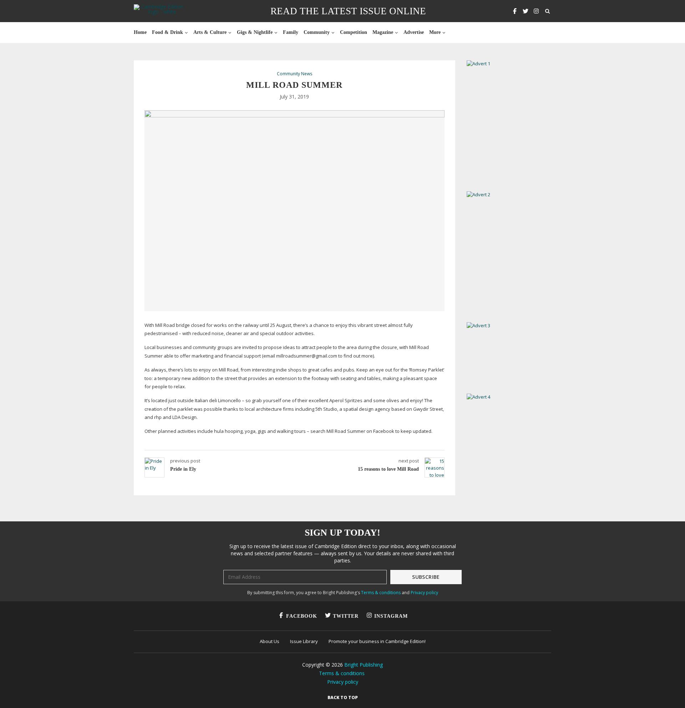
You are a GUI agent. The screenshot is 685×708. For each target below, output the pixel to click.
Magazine (382, 32)
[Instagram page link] (536, 11)
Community (317, 32)
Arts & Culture (210, 32)
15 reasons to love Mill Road (388, 469)
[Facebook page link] (514, 11)
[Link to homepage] (159, 11)
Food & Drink (167, 32)
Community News (294, 74)
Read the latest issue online (348, 11)
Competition (353, 32)
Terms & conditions (381, 593)
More (435, 32)
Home (140, 32)
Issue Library (304, 641)
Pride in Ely (183, 469)
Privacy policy (424, 593)
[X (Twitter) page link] (525, 11)
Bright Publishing (363, 664)
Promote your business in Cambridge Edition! (377, 641)
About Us (269, 641)
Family (290, 32)
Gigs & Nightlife (255, 32)
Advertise (414, 32)
